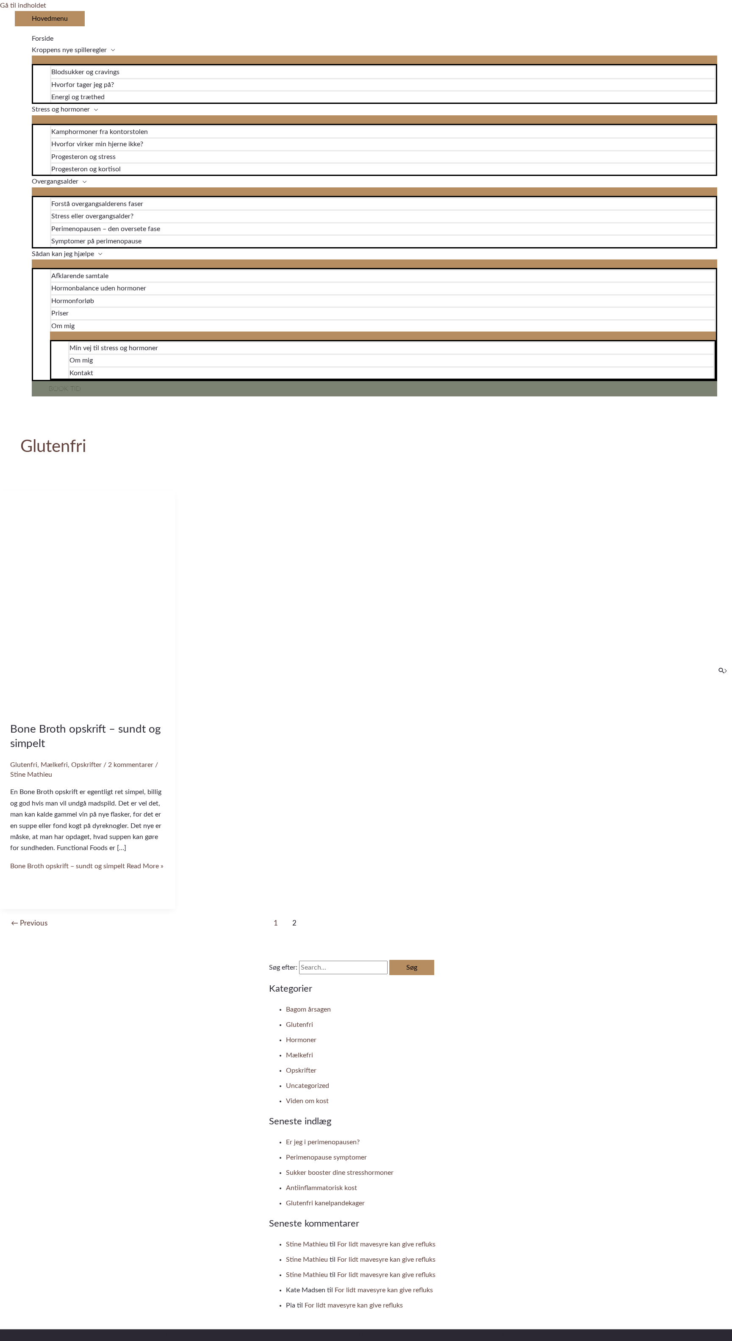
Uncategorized (307, 1085)
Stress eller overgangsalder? (92, 216)
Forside (42, 38)
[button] (374, 388)
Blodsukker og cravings (85, 72)
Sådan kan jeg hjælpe (63, 254)
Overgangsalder (55, 181)
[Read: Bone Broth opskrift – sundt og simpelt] (87, 707)
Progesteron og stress (83, 156)
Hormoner (301, 1040)
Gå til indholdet (23, 5)
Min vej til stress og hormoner (113, 348)
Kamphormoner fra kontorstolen (99, 131)
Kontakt (81, 373)
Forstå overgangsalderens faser (97, 204)
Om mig (63, 326)
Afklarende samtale (79, 276)
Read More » (87, 866)
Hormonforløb (72, 301)
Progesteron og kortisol (86, 169)
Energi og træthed (78, 97)
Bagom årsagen (308, 1009)
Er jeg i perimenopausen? (323, 1142)
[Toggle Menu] (374, 60)
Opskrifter (86, 764)
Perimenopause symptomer (326, 1157)
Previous (29, 923)
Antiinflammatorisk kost (321, 1188)
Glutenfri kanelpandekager (325, 1203)
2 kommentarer (130, 764)
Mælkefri (54, 764)
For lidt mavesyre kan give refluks (386, 1244)
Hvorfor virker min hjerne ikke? (97, 144)
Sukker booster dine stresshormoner (340, 1172)
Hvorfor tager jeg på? (82, 84)
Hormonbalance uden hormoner (98, 288)
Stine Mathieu (307, 1244)
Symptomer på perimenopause (96, 241)
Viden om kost (307, 1101)
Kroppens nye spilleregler (69, 50)
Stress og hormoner (61, 109)
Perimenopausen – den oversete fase (105, 229)
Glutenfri (23, 764)
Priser (60, 313)
